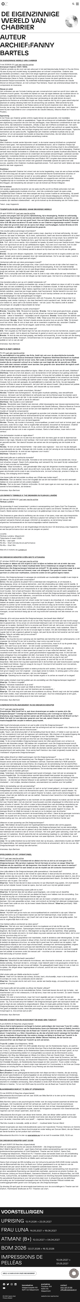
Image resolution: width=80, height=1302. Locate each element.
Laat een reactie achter (24, 64)
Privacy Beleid (7, 1298)
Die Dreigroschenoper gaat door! (16, 1140)
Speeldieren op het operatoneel (16, 854)
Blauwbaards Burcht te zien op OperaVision (22, 1089)
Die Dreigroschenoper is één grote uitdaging (22, 557)
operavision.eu (34, 1135)
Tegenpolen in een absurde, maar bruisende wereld (26, 209)
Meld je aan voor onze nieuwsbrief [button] (19, 1273)
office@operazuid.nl (68, 1290)
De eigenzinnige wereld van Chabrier (18, 60)
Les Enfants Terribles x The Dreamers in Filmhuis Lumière (28, 495)
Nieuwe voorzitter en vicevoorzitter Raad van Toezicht (28, 1020)
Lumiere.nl (22, 550)
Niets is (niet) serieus (10, 349)
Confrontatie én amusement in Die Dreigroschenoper (27, 705)
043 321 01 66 (66, 1287)
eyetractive (55, 1296)
